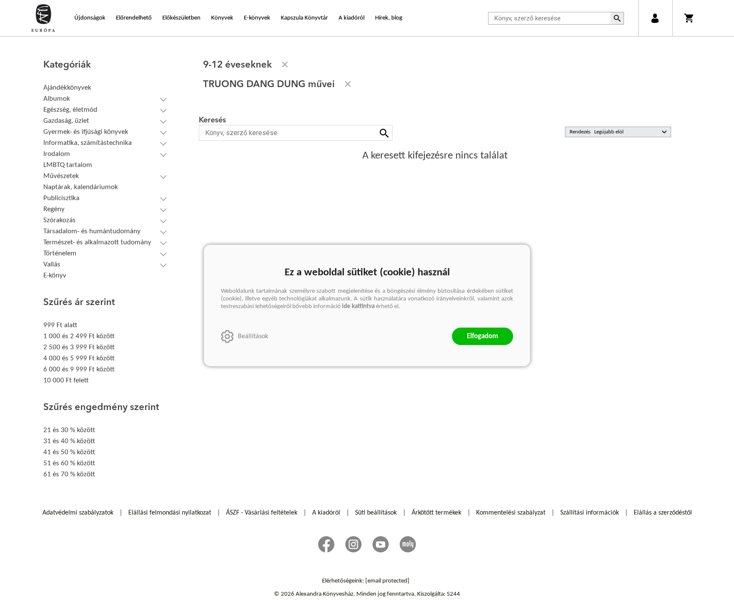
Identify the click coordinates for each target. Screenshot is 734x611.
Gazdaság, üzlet (66, 120)
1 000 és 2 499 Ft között (79, 336)
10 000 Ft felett (66, 380)
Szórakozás (59, 220)
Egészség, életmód (70, 109)
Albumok (56, 98)
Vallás (51, 264)
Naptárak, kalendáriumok (80, 187)
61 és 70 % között (69, 474)
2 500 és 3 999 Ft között (79, 347)
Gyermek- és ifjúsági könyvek (85, 132)
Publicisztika (61, 198)
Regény (54, 209)
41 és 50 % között (69, 452)
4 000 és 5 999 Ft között (79, 358)
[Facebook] (326, 544)
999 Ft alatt (60, 325)
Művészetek (61, 176)
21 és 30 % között (69, 430)
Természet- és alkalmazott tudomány (97, 242)
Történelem (59, 253)
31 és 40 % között (69, 441)
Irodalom (56, 154)
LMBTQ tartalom (67, 165)
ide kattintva (358, 306)
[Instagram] (353, 544)
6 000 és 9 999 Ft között (79, 369)
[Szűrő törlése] (285, 65)
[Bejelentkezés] (655, 18)
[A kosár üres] (689, 18)
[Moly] (408, 544)
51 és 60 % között (69, 463)
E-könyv (54, 275)
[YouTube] (380, 544)
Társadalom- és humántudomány (92, 231)
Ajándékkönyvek (67, 87)
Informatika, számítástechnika (87, 143)
